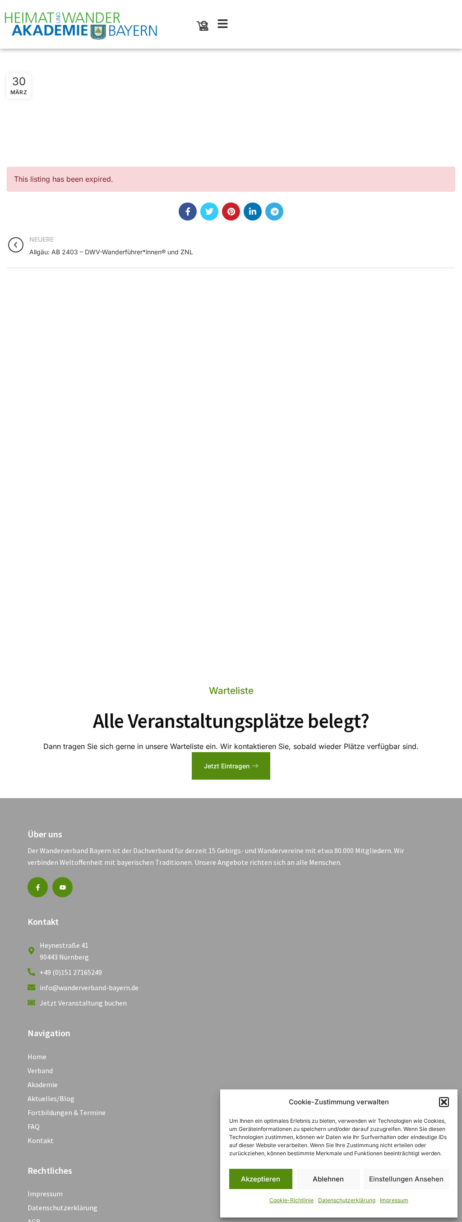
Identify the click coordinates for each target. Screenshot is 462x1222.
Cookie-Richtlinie (291, 1200)
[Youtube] (62, 887)
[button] (443, 1102)
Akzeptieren (260, 1179)
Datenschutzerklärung (346, 1200)
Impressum (394, 1200)
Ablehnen (328, 1179)
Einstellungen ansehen (406, 1179)
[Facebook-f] (38, 887)
